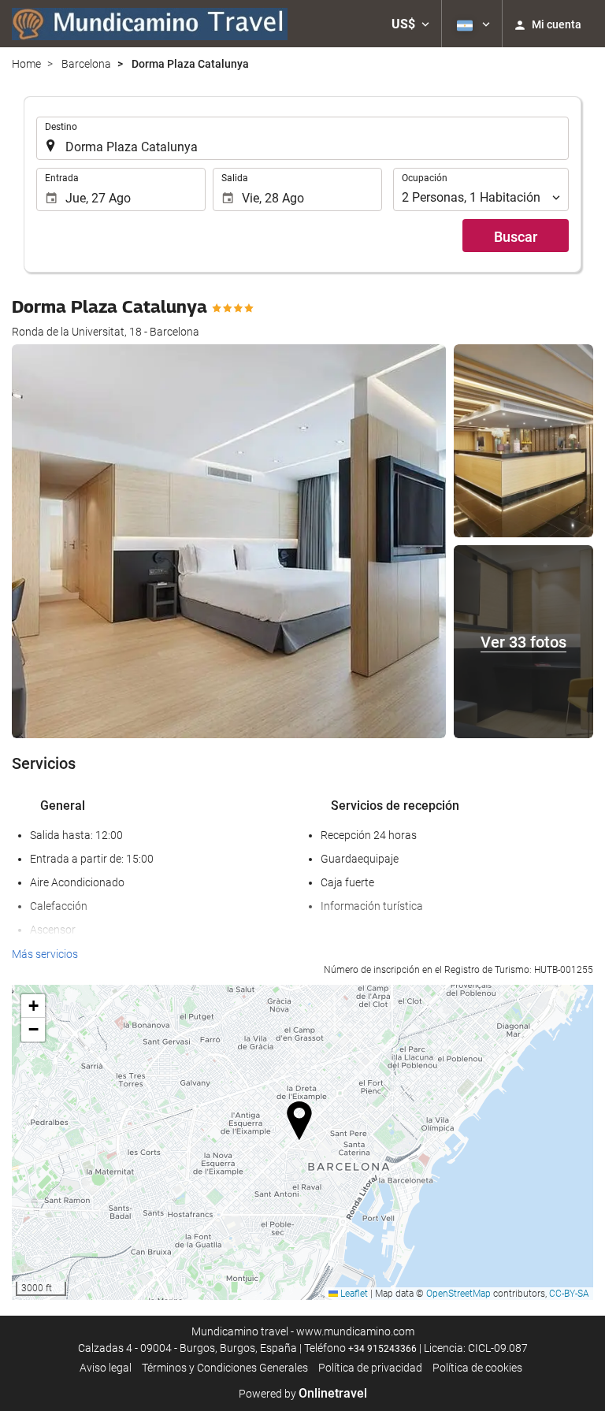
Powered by (303, 1393)
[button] (410, 23)
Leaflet (353, 1293)
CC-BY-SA (569, 1293)
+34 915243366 (382, 1348)
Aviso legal (106, 1367)
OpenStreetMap (458, 1293)
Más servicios (45, 954)
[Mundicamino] (150, 23)
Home (26, 64)
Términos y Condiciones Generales (225, 1367)
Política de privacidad (370, 1367)
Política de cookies (477, 1367)
